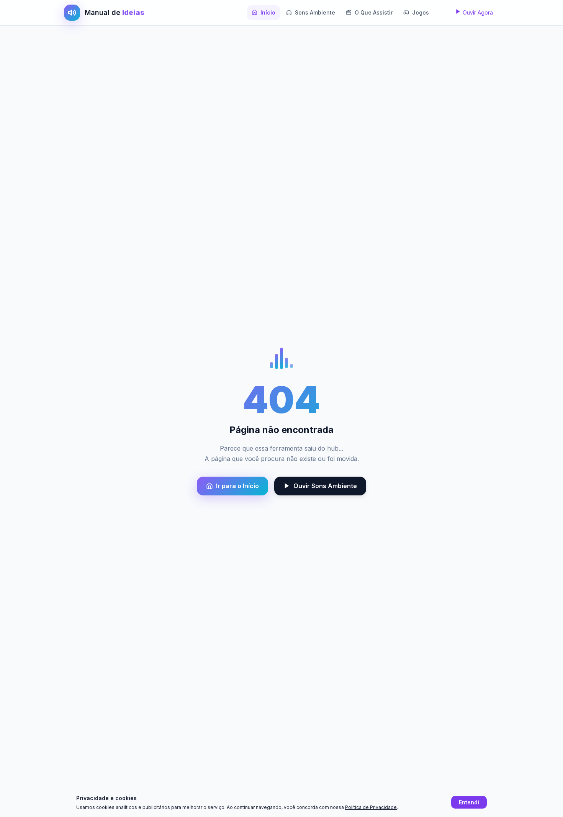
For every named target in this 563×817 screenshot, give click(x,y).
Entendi (469, 802)
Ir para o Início (237, 486)
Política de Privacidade (371, 807)
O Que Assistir (374, 12)
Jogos (420, 12)
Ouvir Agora (477, 12)
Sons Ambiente (315, 12)
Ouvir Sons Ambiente (325, 486)
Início (267, 12)
